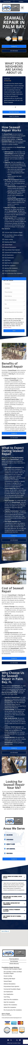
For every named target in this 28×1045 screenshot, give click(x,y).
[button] (22, 7)
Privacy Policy (7, 327)
